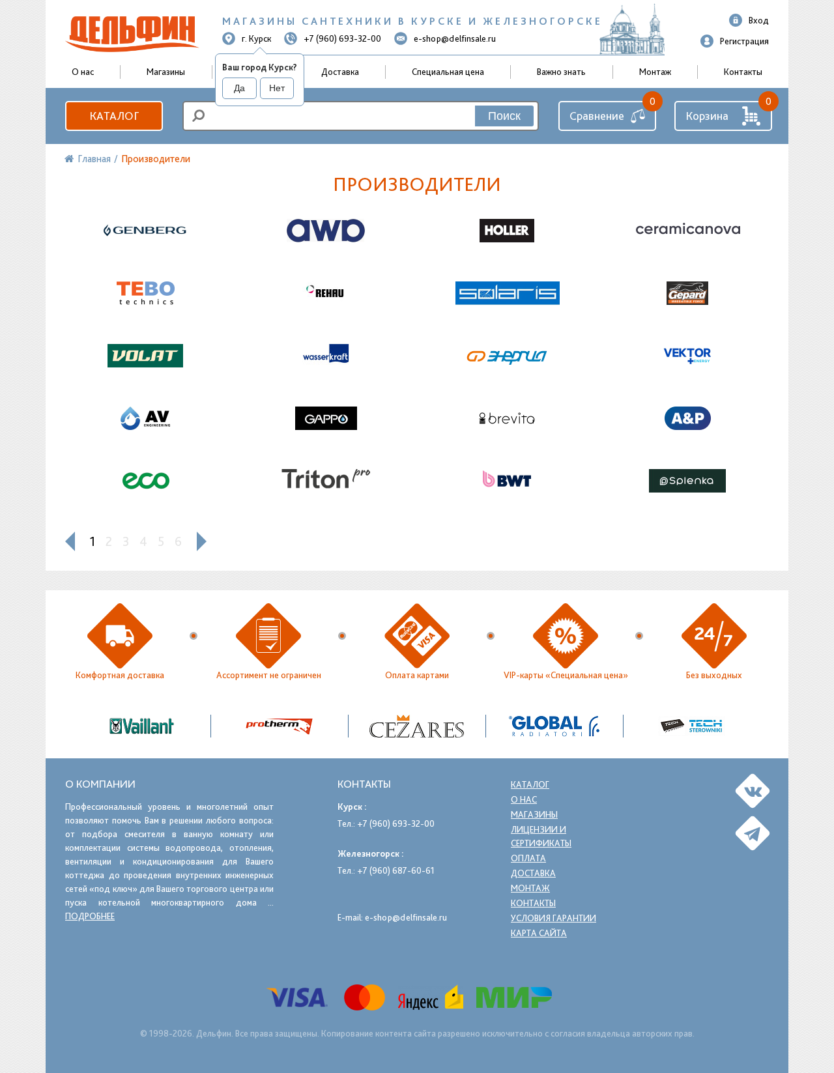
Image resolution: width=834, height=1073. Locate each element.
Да (239, 88)
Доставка (340, 71)
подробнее (90, 916)
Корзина (706, 115)
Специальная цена (448, 71)
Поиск (504, 115)
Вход (759, 20)
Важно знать (561, 71)
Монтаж (655, 71)
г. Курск (256, 38)
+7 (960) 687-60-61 (396, 870)
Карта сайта (539, 933)
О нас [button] (83, 71)
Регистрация (744, 41)
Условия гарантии (553, 918)
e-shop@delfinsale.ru (455, 38)
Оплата (528, 858)
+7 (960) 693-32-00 (342, 38)
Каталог (114, 115)
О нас (524, 799)
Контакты (743, 71)
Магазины (166, 71)
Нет (277, 88)
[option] (417, 726)
